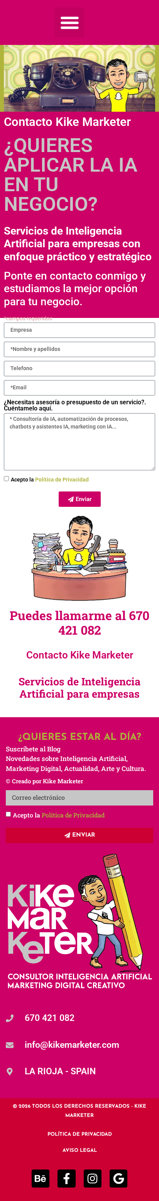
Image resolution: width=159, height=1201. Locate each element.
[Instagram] (92, 1178)
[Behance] (40, 1178)
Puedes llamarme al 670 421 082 (79, 622)
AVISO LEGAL (80, 1150)
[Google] (118, 1178)
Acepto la (50, 479)
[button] (70, 22)
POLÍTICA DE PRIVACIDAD (79, 1134)
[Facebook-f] (66, 1178)
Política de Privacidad (62, 479)
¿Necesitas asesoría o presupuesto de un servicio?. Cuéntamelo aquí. (75, 405)
